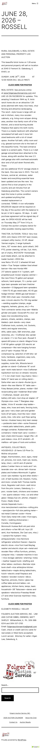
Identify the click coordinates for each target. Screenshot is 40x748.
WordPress (22, 740)
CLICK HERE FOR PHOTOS (20, 85)
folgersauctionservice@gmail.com (22, 626)
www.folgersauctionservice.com (18, 93)
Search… (4, 685)
